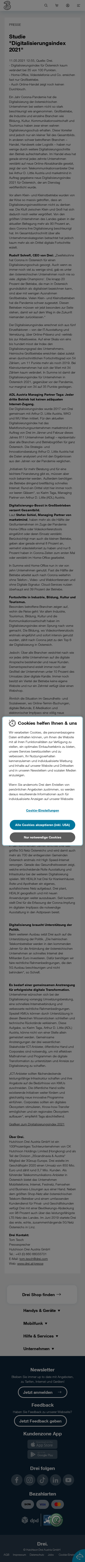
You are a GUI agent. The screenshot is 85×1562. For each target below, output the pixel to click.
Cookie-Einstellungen (42, 810)
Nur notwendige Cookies (42, 837)
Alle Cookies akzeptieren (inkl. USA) (42, 825)
